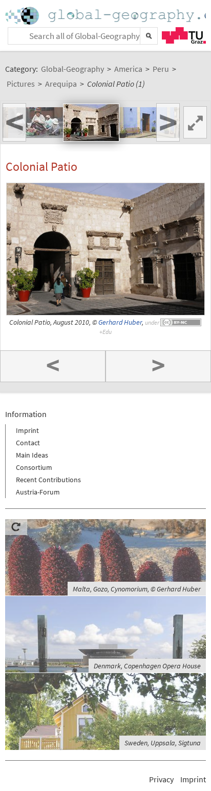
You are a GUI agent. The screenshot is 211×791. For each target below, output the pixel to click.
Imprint (27, 430)
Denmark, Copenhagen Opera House (147, 665)
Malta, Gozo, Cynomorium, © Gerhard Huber (137, 589)
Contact (28, 442)
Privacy (161, 779)
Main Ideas (32, 455)
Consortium (34, 467)
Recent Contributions (48, 479)
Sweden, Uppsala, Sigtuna (162, 742)
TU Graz (184, 35)
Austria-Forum (38, 492)
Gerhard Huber (120, 322)
